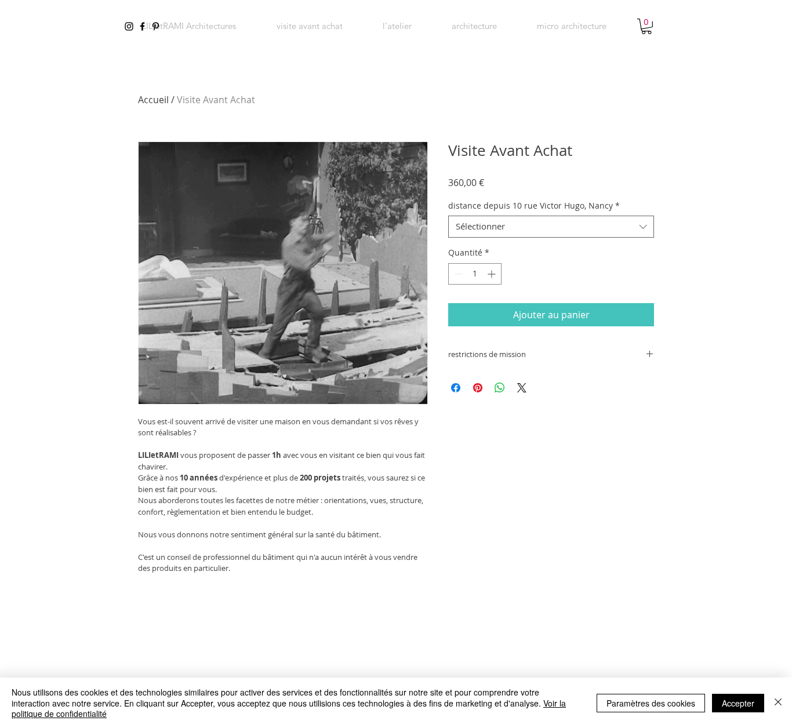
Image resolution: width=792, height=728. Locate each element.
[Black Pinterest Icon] (155, 26)
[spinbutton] (474, 274)
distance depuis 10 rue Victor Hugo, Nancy (534, 206)
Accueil (153, 99)
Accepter (738, 703)
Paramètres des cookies (650, 703)
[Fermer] (778, 703)
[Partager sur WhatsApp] (500, 388)
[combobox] (551, 227)
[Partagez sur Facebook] (456, 388)
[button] (474, 26)
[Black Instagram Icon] (129, 26)
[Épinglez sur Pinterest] (478, 388)
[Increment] (492, 274)
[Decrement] (457, 274)
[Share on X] (522, 388)
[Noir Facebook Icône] (142, 26)
